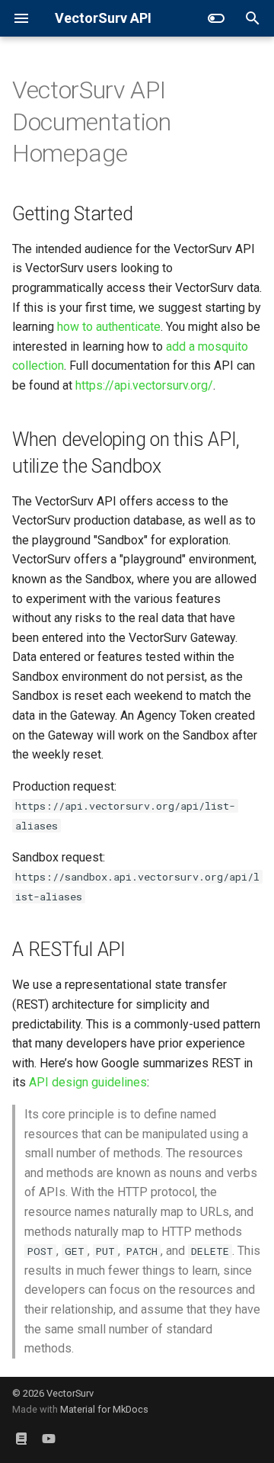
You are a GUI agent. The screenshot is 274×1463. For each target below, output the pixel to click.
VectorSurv (70, 1393)
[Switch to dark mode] (216, 18)
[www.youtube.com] (49, 1438)
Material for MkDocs (104, 1409)
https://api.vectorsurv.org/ (144, 385)
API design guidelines (88, 1082)
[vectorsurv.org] (21, 1438)
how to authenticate (109, 326)
